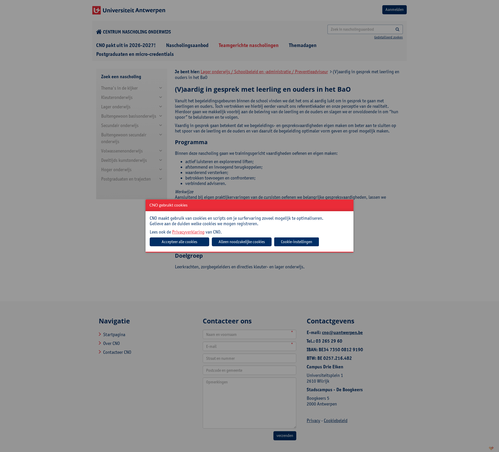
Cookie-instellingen (296, 241)
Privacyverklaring (188, 232)
